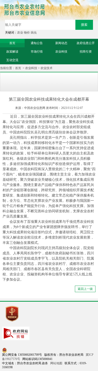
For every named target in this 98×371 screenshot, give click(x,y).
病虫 (34, 32)
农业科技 (31, 68)
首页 (18, 68)
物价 (27, 32)
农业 (20, 32)
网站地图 (56, 363)
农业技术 (46, 68)
